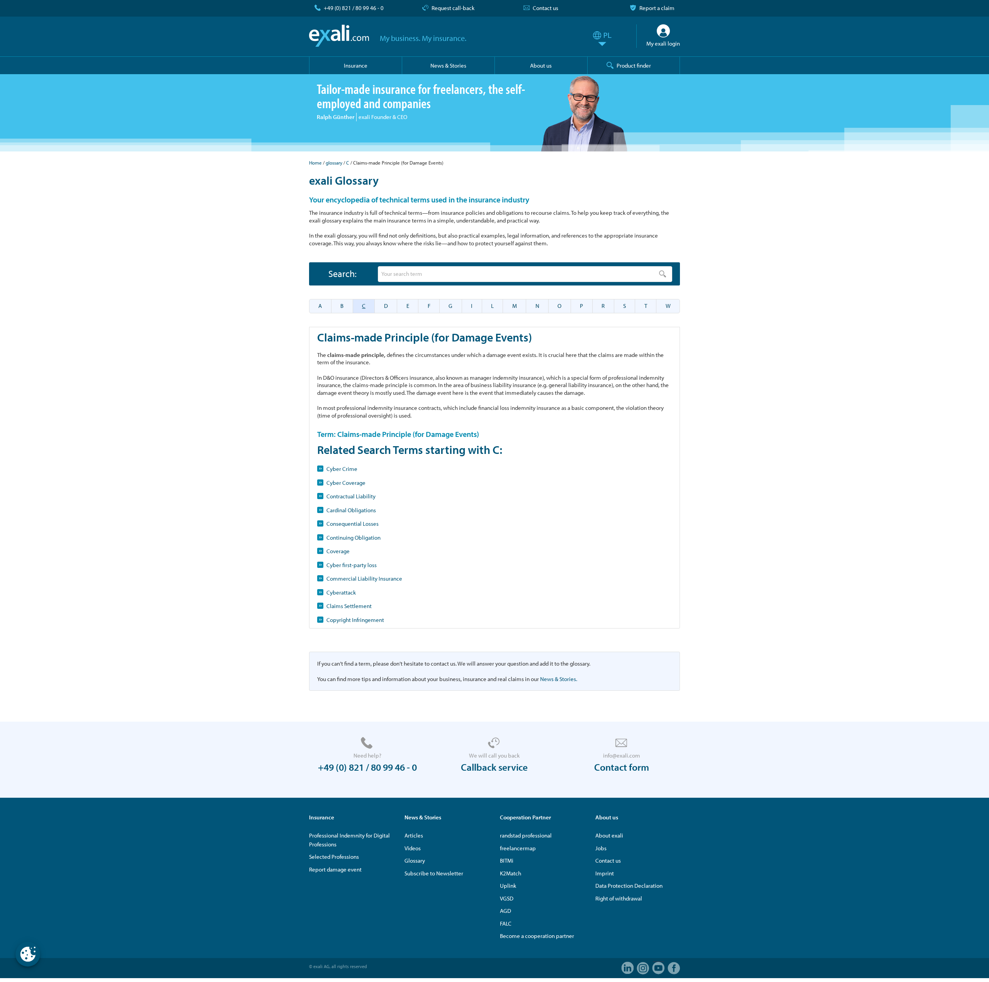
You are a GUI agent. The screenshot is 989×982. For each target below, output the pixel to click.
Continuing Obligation (353, 537)
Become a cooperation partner (537, 936)
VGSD (506, 898)
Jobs (601, 848)
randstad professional (526, 835)
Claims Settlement (349, 606)
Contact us (545, 8)
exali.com (339, 36)
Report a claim (657, 8)
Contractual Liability (351, 496)
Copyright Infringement (355, 620)
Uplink (508, 885)
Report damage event (335, 869)
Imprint (604, 873)
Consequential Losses (352, 523)
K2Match (510, 873)
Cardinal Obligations (351, 510)
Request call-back (453, 8)
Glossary (414, 860)
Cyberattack (341, 592)
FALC (505, 923)
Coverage (338, 551)
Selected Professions (334, 856)
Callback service (494, 767)
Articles (413, 835)
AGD (505, 910)
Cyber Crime (341, 468)
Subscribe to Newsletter (433, 873)
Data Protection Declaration (629, 885)
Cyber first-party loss (351, 565)
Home (315, 163)
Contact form (621, 767)
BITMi (506, 860)
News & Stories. (558, 679)
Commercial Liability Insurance (364, 578)
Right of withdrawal (618, 898)
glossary (334, 163)
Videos (412, 848)
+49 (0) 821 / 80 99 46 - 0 (354, 8)
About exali (609, 835)
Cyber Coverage (345, 482)
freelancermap (518, 848)
